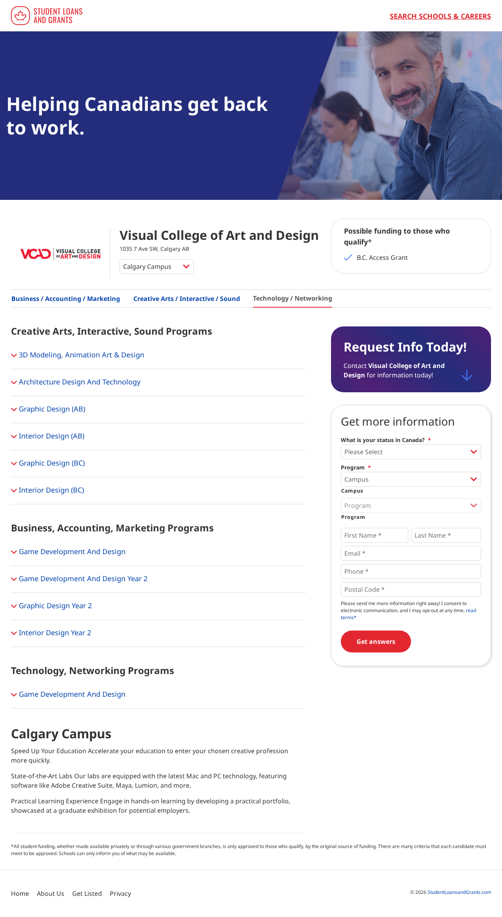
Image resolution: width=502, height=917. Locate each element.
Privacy (120, 893)
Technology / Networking (292, 298)
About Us (50, 893)
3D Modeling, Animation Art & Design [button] (80, 354)
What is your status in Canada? (386, 440)
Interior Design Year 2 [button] (54, 632)
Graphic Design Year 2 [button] (54, 605)
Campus (352, 490)
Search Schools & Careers (440, 16)
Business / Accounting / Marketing (65, 298)
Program (356, 467)
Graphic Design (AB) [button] (51, 408)
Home (20, 893)
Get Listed (87, 893)
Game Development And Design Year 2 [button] (82, 578)
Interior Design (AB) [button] (50, 435)
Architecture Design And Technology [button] (78, 381)
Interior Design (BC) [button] (50, 490)
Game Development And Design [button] (71, 551)
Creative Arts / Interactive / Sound (186, 298)
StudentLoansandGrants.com (459, 892)
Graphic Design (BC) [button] (51, 463)
